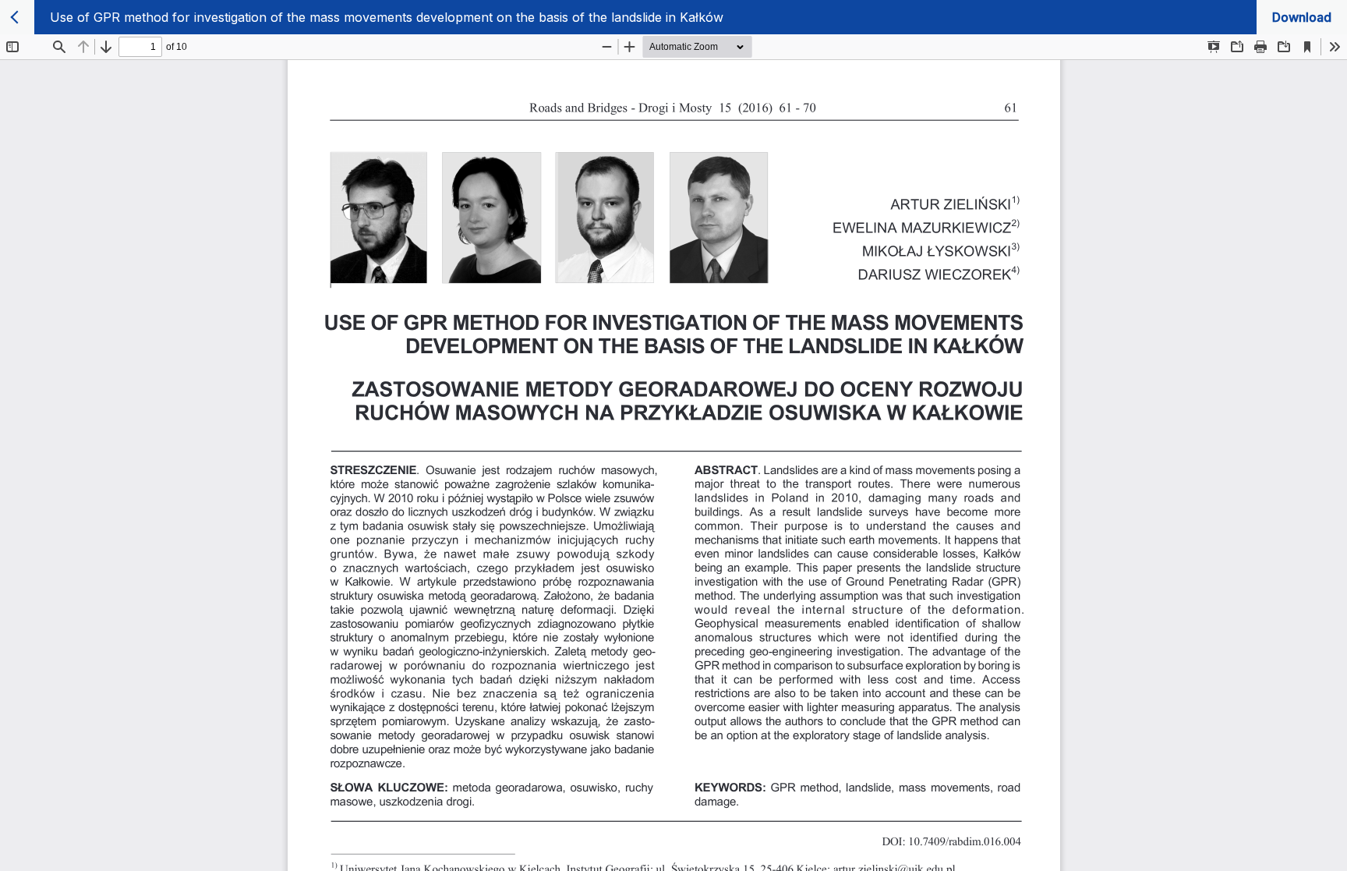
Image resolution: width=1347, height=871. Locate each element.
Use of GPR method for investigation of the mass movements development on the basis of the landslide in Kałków (386, 17)
